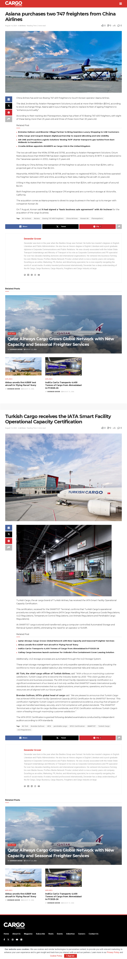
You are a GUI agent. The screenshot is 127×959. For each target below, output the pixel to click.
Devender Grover (32, 238)
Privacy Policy (113, 952)
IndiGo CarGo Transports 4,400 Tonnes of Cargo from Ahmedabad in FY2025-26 (63, 385)
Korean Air (84, 218)
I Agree (70, 956)
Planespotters (97, 218)
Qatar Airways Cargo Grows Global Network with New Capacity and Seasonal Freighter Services (66, 641)
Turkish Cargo (104, 726)
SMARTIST (92, 726)
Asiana (37, 218)
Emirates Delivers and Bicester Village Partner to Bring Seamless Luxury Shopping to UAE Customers (68, 132)
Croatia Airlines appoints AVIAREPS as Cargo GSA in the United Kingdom (54, 146)
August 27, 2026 (30, 349)
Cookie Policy (56, 956)
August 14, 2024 (11, 26)
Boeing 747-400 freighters (53, 218)
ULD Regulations (24, 730)
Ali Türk (25, 726)
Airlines (22, 26)
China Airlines (72, 218)
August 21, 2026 (28, 389)
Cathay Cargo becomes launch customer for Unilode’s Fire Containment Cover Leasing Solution (66, 652)
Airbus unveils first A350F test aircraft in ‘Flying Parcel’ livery (48, 644)
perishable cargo (60, 726)
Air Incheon (26, 218)
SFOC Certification (77, 726)
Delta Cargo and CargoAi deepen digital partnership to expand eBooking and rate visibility (63, 136)
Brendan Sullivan (37, 726)
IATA (49, 726)
